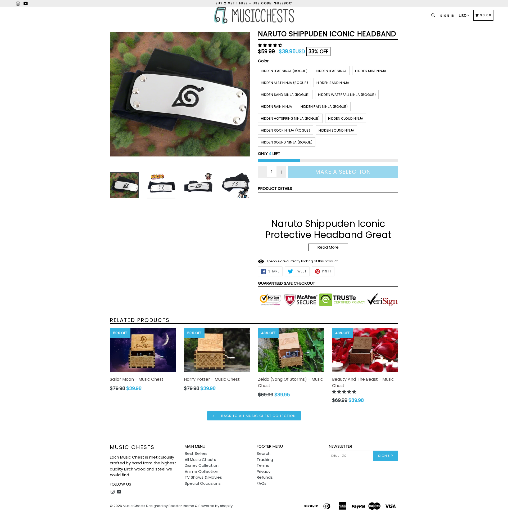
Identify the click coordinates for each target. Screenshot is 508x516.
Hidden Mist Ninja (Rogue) (284, 82)
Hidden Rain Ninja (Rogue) (324, 106)
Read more (328, 247)
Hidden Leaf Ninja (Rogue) (284, 70)
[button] (270, 45)
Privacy (263, 471)
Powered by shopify (215, 505)
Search (263, 453)
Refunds (265, 477)
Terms (263, 465)
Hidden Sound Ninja (336, 130)
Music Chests (132, 447)
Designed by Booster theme (170, 505)
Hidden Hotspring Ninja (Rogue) (290, 118)
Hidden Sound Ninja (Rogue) (286, 142)
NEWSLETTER (340, 446)
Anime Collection (201, 471)
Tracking (265, 459)
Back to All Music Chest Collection (258, 415)
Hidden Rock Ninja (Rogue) (285, 130)
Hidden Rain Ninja (276, 106)
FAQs (261, 483)
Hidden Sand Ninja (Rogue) (285, 94)
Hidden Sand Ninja (332, 82)
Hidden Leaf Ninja (331, 70)
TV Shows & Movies (203, 477)
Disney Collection (202, 465)
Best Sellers (196, 453)
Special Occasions (203, 483)
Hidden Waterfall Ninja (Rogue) (347, 94)
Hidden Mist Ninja (370, 70)
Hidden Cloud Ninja (345, 118)
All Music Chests (200, 459)
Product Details (275, 188)
